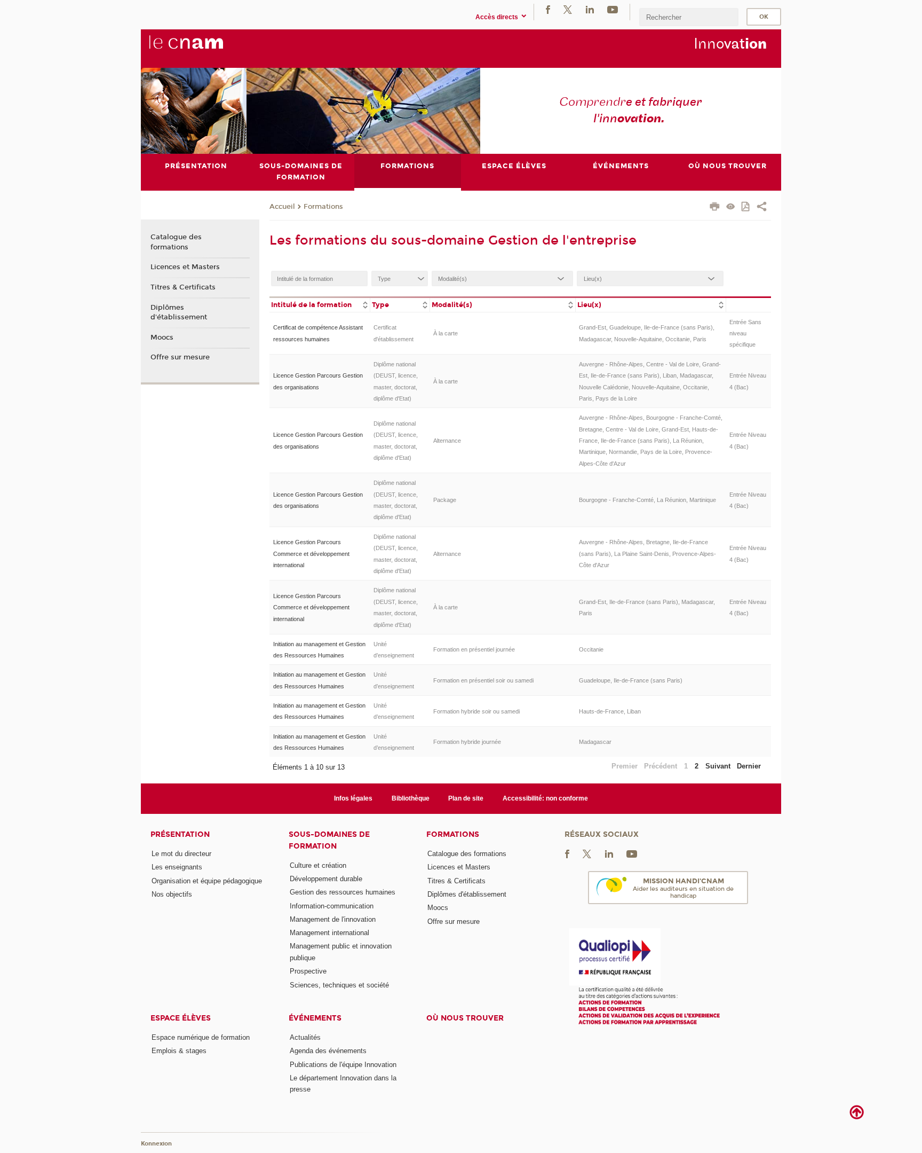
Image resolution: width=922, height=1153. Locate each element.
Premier (624, 766)
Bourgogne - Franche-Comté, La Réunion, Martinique (647, 500)
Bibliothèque (411, 798)
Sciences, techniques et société (339, 985)
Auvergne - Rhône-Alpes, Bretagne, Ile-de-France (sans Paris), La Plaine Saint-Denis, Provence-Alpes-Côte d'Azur (647, 553)
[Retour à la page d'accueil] (203, 48)
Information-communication (331, 906)
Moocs (161, 337)
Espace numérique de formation (201, 1037)
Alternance (447, 440)
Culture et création (318, 865)
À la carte (445, 333)
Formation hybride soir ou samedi (476, 711)
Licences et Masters (185, 267)
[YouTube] (612, 9)
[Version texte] (730, 207)
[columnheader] (319, 304)
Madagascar (595, 742)
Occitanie (591, 649)
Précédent (660, 766)
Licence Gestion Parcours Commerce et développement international (311, 553)
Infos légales (353, 798)
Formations (323, 206)
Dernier (749, 766)
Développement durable (326, 879)
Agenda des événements (328, 1051)
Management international (329, 933)
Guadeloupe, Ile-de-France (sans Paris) (630, 680)
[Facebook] (548, 9)
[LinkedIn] (589, 9)
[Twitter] (568, 9)
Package (444, 500)
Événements (315, 1018)
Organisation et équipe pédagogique (207, 881)
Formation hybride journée (467, 742)
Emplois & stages (179, 1051)
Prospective (308, 971)
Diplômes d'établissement (178, 312)
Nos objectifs (172, 894)
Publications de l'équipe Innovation (343, 1065)
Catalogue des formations (176, 242)
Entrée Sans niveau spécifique (745, 333)
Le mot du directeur (181, 854)
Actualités (305, 1037)
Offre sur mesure (180, 357)
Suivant (717, 766)
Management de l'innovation (333, 919)
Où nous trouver (465, 1018)
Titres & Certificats (183, 287)
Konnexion (156, 1143)
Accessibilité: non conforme (545, 798)
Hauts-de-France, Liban (610, 711)
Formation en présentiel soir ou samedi (483, 680)
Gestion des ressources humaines (342, 892)
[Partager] (761, 207)
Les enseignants (177, 867)
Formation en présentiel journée (474, 649)
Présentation (180, 834)
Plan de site (465, 798)
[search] (688, 17)
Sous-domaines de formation (329, 840)
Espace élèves (180, 1018)
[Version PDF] (746, 207)
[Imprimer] (714, 207)
